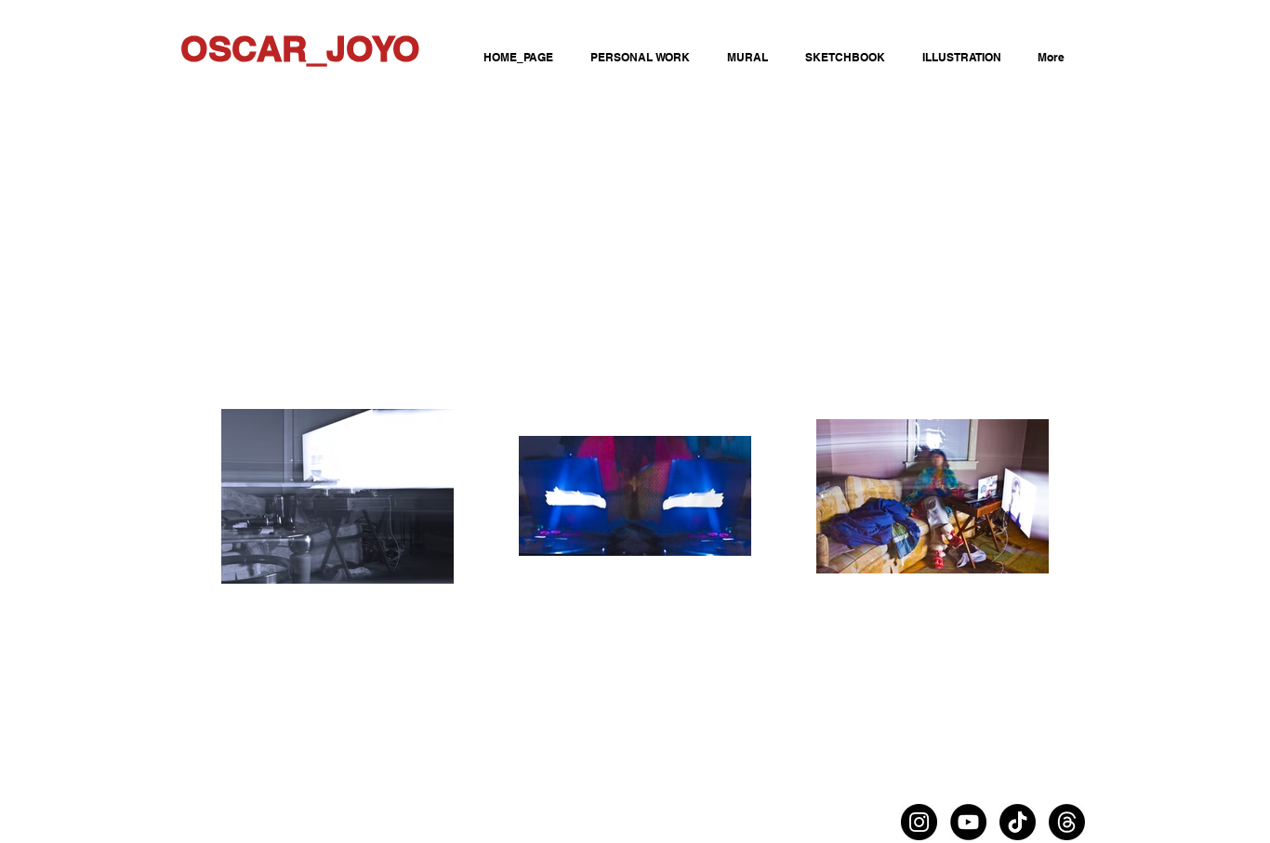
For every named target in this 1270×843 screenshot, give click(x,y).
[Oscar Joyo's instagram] (919, 822)
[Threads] (1067, 822)
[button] (842, 58)
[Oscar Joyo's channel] (968, 822)
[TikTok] (1017, 822)
